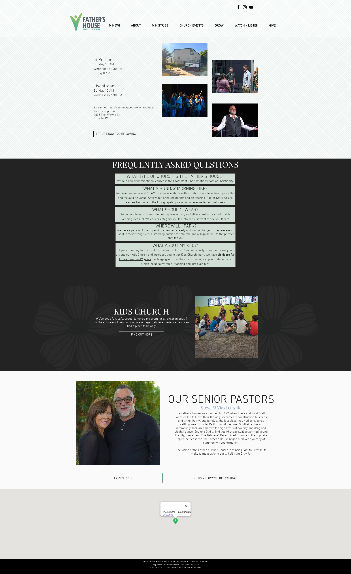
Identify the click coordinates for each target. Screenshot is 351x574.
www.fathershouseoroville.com (186, 568)
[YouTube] (251, 7)
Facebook (131, 108)
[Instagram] (244, 7)
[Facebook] (238, 7)
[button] (135, 26)
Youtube (148, 108)
